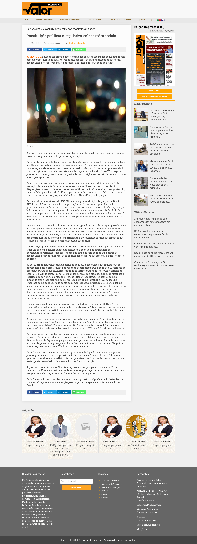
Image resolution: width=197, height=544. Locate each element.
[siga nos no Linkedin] (146, 529)
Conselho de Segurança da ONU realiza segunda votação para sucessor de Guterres (154, 265)
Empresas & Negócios (69, 20)
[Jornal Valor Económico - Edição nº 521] (154, 85)
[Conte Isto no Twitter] (49, 49)
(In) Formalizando (77, 43)
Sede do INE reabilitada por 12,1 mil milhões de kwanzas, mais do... (162, 198)
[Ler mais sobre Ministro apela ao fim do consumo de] (141, 171)
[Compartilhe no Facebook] (34, 49)
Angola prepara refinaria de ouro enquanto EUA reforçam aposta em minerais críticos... (152, 222)
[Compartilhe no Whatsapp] (79, 49)
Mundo (114, 20)
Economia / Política (43, 20)
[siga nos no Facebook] (138, 529)
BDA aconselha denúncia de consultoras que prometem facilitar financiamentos (151, 234)
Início (27, 20)
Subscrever (76, 487)
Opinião (142, 20)
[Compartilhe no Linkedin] (64, 49)
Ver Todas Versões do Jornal (154, 97)
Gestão (128, 20)
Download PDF (154, 91)
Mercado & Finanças (95, 20)
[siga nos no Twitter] (142, 529)
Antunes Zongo (54, 43)
